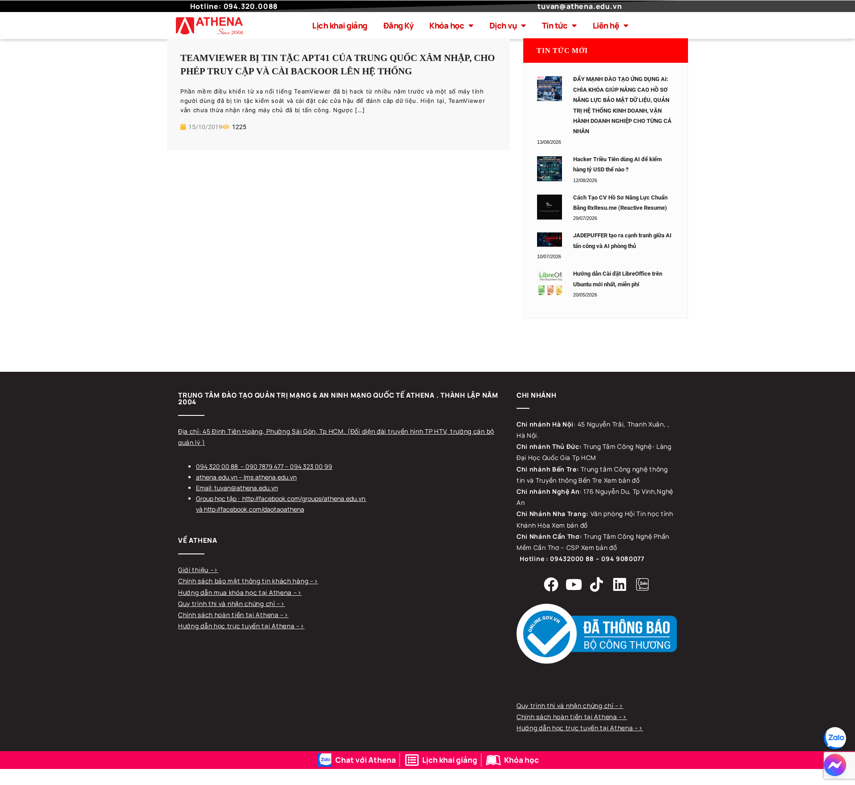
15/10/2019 (204, 126)
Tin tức (555, 25)
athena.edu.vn (216, 477)
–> (214, 569)
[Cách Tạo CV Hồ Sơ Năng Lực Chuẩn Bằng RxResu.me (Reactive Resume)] (549, 207)
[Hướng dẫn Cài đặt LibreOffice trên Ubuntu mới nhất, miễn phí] (549, 283)
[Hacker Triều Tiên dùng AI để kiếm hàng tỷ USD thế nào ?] (549, 168)
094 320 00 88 (217, 466)
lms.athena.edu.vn (270, 477)
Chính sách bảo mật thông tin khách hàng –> (248, 581)
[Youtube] (574, 584)
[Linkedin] (619, 584)
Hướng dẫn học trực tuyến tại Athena (237, 626)
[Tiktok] (596, 584)
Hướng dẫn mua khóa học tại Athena (235, 592)
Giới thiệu (194, 569)
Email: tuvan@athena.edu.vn (237, 488)
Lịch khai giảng (339, 25)
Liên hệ (606, 25)
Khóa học (446, 25)
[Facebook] (551, 584)
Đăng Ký (398, 25)
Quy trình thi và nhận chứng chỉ (227, 603)
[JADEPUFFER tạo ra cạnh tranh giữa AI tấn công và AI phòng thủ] (549, 239)
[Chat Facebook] (835, 765)
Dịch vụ (503, 25)
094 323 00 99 (311, 466)
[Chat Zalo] (835, 738)
